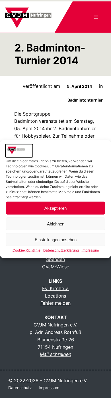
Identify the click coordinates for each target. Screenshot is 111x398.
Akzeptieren (55, 208)
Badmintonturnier (85, 100)
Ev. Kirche (53, 288)
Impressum (90, 250)
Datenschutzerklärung (61, 250)
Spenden (55, 259)
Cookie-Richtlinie (26, 250)
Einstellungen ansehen (56, 239)
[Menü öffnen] (96, 16)
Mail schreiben (55, 354)
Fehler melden (55, 303)
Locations (55, 296)
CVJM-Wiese (55, 267)
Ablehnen (55, 223)
